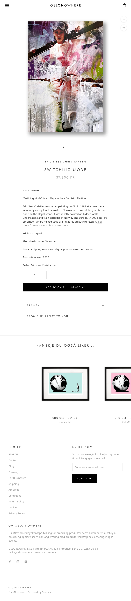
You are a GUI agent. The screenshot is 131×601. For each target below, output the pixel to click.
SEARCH (13, 454)
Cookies (13, 507)
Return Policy (16, 501)
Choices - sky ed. (65, 418)
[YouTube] (26, 561)
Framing (13, 472)
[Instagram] (18, 561)
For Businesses (17, 478)
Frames (33, 305)
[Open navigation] (7, 5)
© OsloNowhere (20, 587)
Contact (13, 460)
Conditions (15, 495)
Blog (11, 466)
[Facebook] (10, 561)
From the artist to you (47, 316)
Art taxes (14, 489)
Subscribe (84, 478)
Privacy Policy (17, 513)
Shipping (14, 484)
